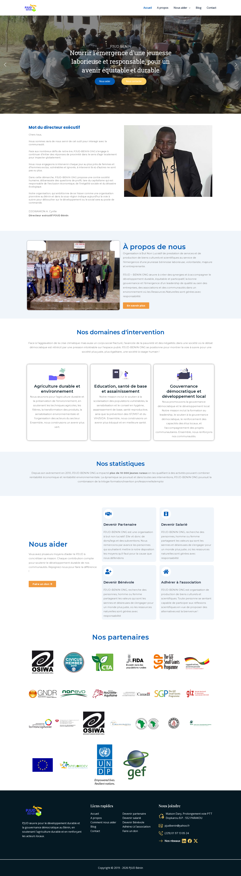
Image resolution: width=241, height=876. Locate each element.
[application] (189, 7)
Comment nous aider (103, 822)
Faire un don (130, 831)
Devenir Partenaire (119, 525)
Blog (198, 7)
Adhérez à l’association (136, 826)
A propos (162, 7)
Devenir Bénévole (118, 582)
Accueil (147, 7)
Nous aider (180, 7)
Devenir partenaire (134, 813)
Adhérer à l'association (181, 582)
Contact (211, 7)
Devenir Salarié (174, 525)
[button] (5, 64)
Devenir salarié (131, 818)
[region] (120, 65)
